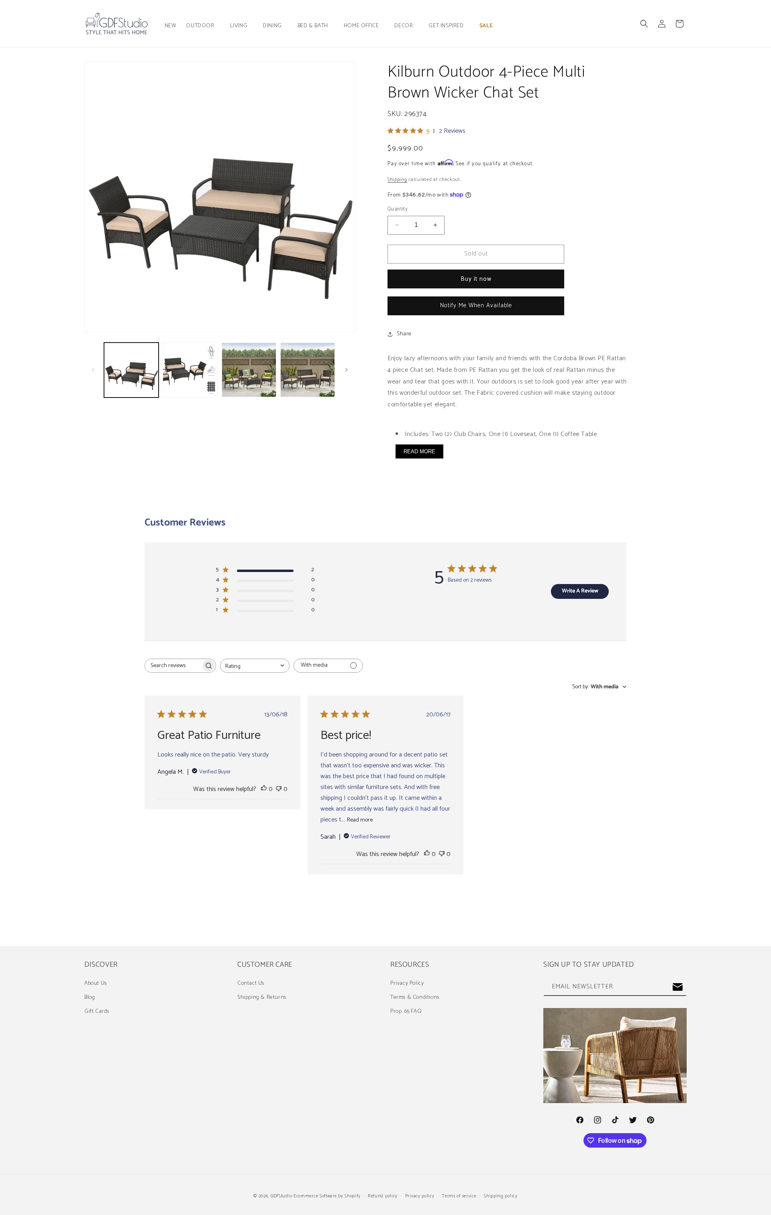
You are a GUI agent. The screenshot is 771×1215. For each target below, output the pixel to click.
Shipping (397, 179)
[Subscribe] (677, 987)
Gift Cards (96, 1011)
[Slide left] (93, 370)
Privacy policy (419, 1196)
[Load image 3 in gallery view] (249, 370)
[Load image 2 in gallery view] (190, 370)
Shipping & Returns (261, 997)
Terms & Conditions (414, 997)
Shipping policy (501, 1196)
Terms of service (459, 1196)
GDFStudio (281, 1196)
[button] (203, 26)
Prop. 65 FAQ (406, 1011)
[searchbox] (173, 665)
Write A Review (580, 591)
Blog (89, 997)
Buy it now (476, 279)
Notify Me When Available (476, 305)
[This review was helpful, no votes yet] (264, 789)
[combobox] (255, 666)
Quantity (398, 209)
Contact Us (250, 983)
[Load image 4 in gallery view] (307, 370)
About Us (95, 983)
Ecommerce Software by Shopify (327, 1196)
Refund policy (383, 1196)
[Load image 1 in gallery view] (131, 370)
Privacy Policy (407, 983)
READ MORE (419, 451)
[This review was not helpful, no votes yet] (278, 789)
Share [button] (404, 334)
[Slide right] (346, 370)
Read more (360, 820)
